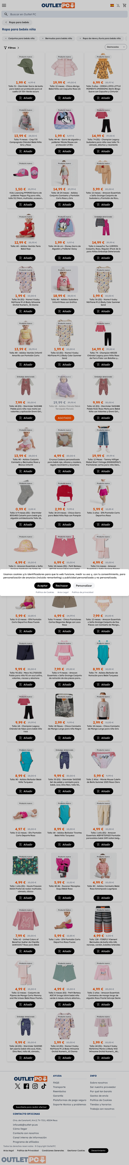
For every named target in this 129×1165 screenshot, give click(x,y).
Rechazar (62, 585)
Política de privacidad (82, 592)
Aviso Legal (63, 592)
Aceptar (42, 585)
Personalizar (84, 585)
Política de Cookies (45, 592)
